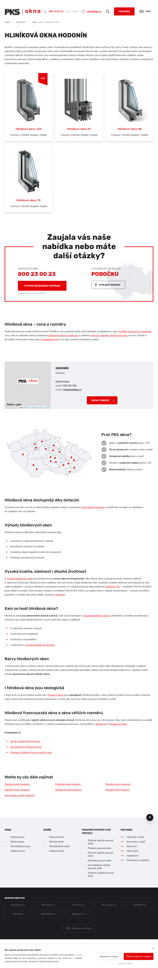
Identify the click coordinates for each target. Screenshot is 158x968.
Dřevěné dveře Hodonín (17, 789)
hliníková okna (56, 695)
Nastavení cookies (125, 963)
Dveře (47, 829)
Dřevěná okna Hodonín (118, 784)
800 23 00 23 (56, 11)
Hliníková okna (17, 851)
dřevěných (101, 724)
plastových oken (118, 724)
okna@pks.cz (94, 11)
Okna (8, 829)
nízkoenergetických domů (96, 615)
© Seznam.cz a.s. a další (40, 407)
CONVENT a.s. (139, 905)
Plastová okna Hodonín (17, 784)
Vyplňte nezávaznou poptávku (42, 286)
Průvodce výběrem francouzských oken (31, 752)
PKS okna (126, 829)
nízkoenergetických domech (40, 644)
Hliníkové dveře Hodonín (68, 789)
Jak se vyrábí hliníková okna (25, 741)
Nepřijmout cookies (109, 956)
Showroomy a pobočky (138, 860)
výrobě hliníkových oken (20, 578)
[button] (28, 381)
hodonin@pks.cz (72, 389)
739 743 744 (69, 385)
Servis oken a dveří (136, 841)
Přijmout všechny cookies (138, 956)
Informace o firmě (135, 837)
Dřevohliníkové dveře (59, 846)
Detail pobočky (100, 400)
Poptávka (124, 11)
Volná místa (132, 851)
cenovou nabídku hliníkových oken (109, 335)
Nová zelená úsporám (93, 507)
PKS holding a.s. (18, 905)
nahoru (149, 817)
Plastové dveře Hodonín (68, 784)
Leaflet (25, 407)
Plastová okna (17, 837)
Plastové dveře (56, 837)
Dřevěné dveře (56, 841)
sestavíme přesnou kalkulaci (63, 335)
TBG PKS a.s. (18, 914)
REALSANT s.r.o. (48, 914)
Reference (132, 846)
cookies (77, 955)
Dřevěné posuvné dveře (99, 860)
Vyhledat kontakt (109, 285)
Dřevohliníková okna (20, 846)
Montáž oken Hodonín (118, 789)
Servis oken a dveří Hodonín (20, 795)
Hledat (107, 11)
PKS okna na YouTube (81, 928)
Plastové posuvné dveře (99, 848)
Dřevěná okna (17, 841)
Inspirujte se (133, 855)
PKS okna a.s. (79, 905)
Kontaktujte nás (49, 339)
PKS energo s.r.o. (109, 905)
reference (60, 594)
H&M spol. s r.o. (79, 914)
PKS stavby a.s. (49, 905)
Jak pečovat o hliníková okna (25, 746)
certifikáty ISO (112, 586)
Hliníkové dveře (56, 851)
